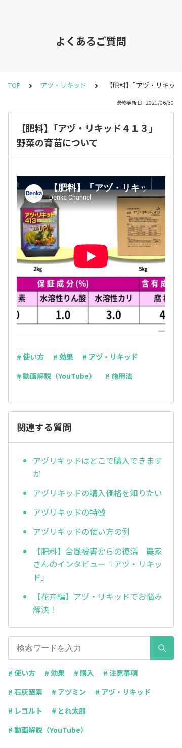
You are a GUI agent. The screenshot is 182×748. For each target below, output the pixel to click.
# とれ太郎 (69, 710)
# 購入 (84, 672)
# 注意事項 (120, 672)
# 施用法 (118, 376)
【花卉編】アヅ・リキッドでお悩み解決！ (97, 602)
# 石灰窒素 (25, 692)
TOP (14, 85)
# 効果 (63, 356)
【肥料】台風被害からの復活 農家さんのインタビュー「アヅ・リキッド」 (97, 564)
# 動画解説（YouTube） (56, 376)
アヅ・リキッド (63, 85)
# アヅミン (69, 692)
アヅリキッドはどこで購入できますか (97, 467)
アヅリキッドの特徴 (69, 512)
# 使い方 (30, 356)
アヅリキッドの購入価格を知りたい (97, 493)
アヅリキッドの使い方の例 (81, 531)
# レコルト (25, 710)
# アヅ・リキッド (110, 356)
